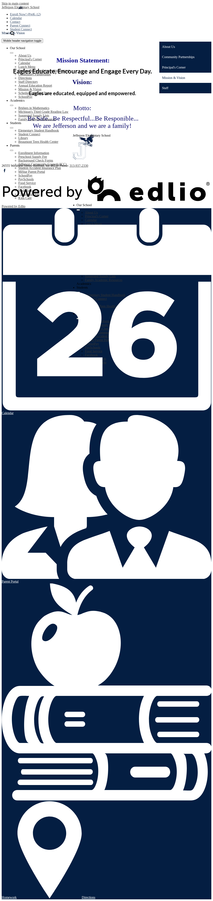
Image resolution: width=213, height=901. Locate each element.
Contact (15, 22)
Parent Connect (20, 25)
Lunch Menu (26, 67)
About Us (24, 55)
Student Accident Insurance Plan (39, 168)
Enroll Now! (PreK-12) (25, 14)
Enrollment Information (33, 153)
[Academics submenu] (11, 105)
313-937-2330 (78, 165)
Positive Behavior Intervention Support (43, 70)
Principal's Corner (30, 59)
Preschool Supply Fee (32, 156)
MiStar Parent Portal (31, 171)
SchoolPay (25, 96)
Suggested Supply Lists (33, 115)
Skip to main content (15, 3)
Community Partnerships (34, 74)
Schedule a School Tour (34, 93)
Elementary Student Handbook (38, 130)
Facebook (4, 170)
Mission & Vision (29, 89)
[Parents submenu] (11, 150)
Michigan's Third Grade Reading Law (43, 111)
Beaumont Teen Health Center (38, 141)
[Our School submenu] (11, 53)
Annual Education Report (35, 85)
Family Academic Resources (37, 119)
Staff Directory (28, 81)
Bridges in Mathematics (33, 108)
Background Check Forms (35, 160)
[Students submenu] (11, 127)
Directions (25, 78)
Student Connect (21, 29)
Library (23, 138)
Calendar (16, 18)
